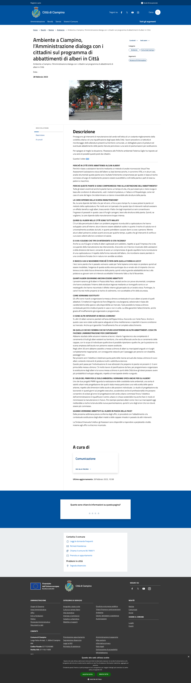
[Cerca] (157, 12)
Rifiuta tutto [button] (103, 674)
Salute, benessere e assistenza (107, 615)
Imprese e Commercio (71, 615)
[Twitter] (126, 12)
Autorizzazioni (101, 618)
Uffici (32, 612)
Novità (43, 30)
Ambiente (60, 30)
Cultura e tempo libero (71, 609)
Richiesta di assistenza (71, 646)
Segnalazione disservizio (72, 640)
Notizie (51, 30)
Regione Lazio (36, 3)
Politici (33, 619)
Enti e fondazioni (37, 615)
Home (35, 30)
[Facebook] (120, 12)
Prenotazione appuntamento (74, 637)
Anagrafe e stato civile (71, 606)
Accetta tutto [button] (88, 674)
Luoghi (131, 623)
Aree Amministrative (38, 609)
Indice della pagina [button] (42, 128)
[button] (95, 679)
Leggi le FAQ (68, 643)
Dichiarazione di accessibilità (106, 649)
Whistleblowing (102, 652)
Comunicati (133, 609)
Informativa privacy (103, 643)
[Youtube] (131, 12)
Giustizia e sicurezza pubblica (107, 606)
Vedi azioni (144, 40)
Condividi (132, 40)
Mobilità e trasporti (70, 622)
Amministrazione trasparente (107, 637)
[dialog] (95, 668)
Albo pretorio (101, 640)
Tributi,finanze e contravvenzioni (108, 609)
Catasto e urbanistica (71, 619)
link (101, 670)
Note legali (100, 646)
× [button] (188, 657)
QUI (87, 158)
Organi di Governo (37, 606)
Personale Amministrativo (40, 622)
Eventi (131, 626)
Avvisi (131, 612)
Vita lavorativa (68, 612)
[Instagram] (137, 12)
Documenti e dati (37, 625)
